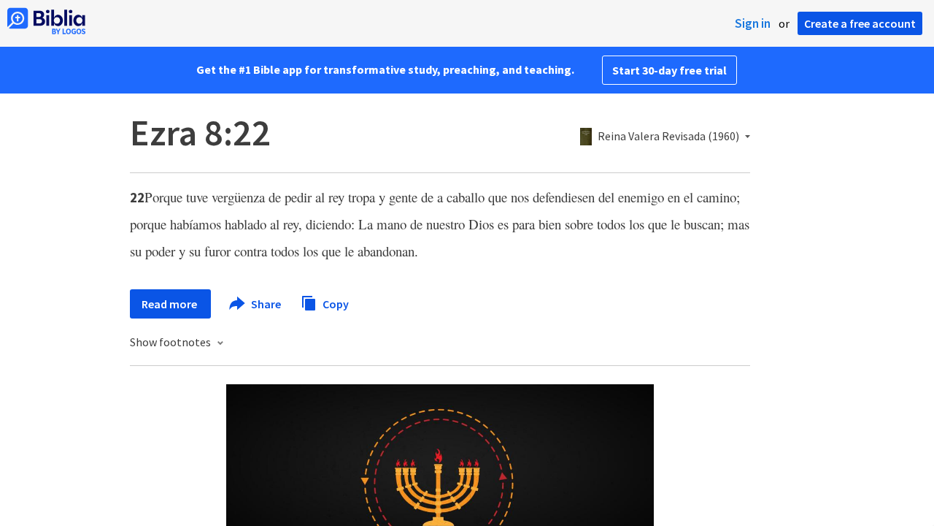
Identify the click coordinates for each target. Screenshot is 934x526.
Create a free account (860, 23)
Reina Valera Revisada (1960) (668, 136)
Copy (334, 303)
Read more (170, 304)
